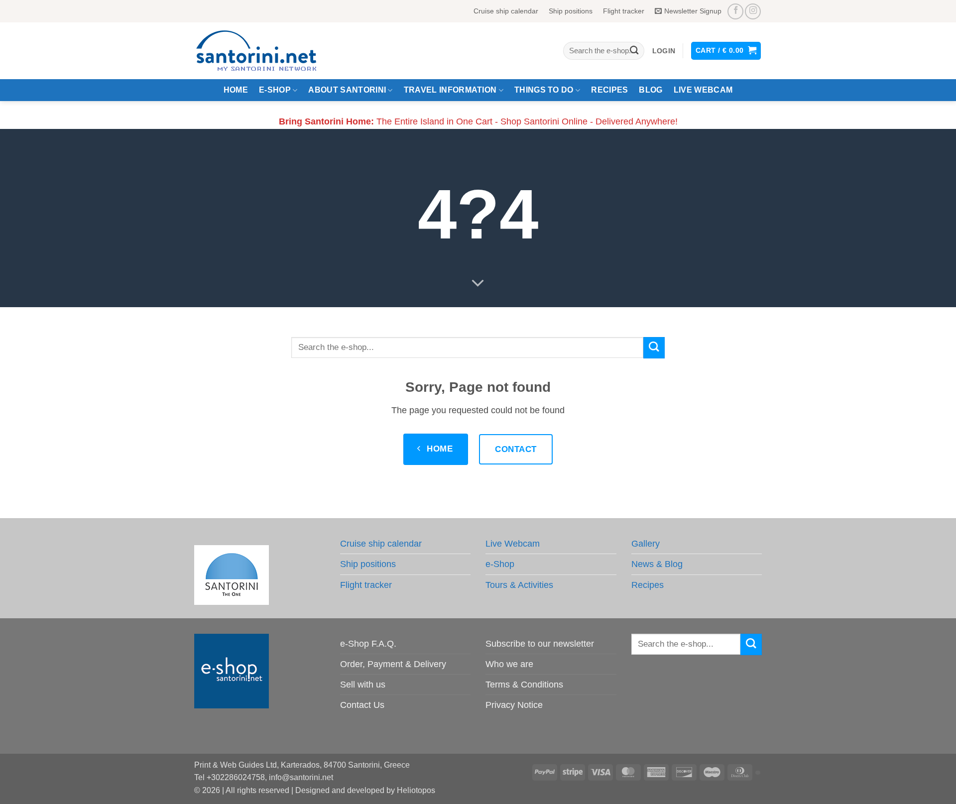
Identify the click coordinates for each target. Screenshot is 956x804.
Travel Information (450, 90)
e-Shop (275, 90)
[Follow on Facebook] (735, 11)
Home (236, 90)
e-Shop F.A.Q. (368, 644)
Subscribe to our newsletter (539, 644)
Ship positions (571, 11)
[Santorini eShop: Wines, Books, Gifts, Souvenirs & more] (268, 50)
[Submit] (634, 51)
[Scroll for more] (478, 283)
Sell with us (362, 684)
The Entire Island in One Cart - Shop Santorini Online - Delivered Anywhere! (478, 121)
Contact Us (362, 705)
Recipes (609, 90)
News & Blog (657, 564)
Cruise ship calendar (506, 11)
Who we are (509, 664)
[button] (663, 51)
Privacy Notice (514, 705)
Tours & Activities (519, 585)
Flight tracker (623, 11)
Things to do (544, 90)
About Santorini (347, 90)
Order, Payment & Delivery (393, 664)
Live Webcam (703, 90)
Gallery (645, 544)
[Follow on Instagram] (753, 11)
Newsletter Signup (692, 11)
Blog (650, 90)
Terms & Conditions (524, 684)
